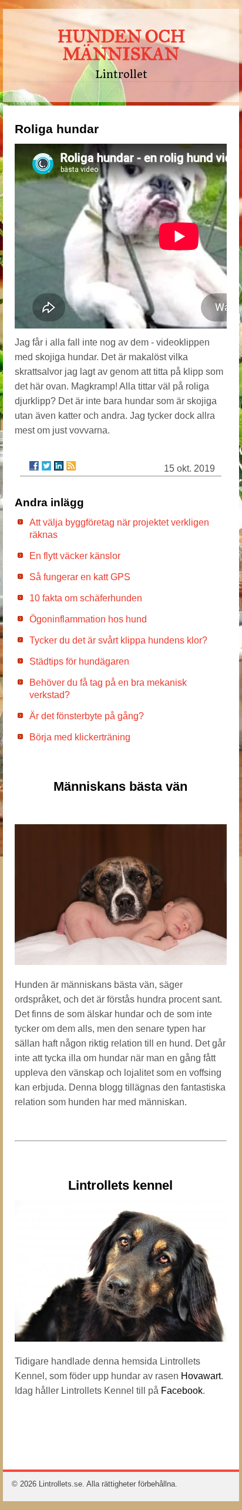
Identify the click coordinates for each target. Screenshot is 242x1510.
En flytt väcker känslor (74, 556)
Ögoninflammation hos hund (88, 619)
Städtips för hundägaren (79, 661)
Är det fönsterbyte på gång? (86, 716)
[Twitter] (46, 465)
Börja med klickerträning (79, 737)
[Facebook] (34, 465)
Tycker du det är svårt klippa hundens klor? (118, 640)
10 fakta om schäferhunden (85, 598)
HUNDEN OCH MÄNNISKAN (121, 45)
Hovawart (201, 1376)
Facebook (182, 1391)
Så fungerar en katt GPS (79, 577)
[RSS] (71, 465)
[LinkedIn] (58, 465)
